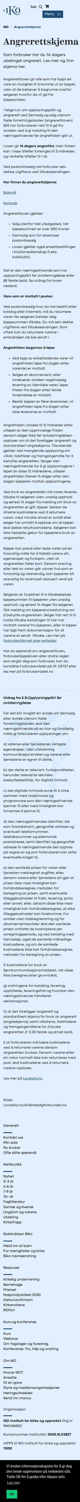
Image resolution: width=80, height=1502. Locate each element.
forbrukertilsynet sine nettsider (29, 641)
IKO (5, 27)
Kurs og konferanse (19, 1322)
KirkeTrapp (12, 1222)
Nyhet (8, 1176)
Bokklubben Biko (17, 1234)
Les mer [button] (13, 1483)
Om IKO (9, 1361)
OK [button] (11, 1494)
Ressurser (11, 1268)
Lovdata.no (32, 1078)
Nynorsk (10, 203)
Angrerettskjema (27, 27)
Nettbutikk (12, 1164)
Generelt (11, 1126)
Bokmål (9, 193)
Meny (49, 14)
